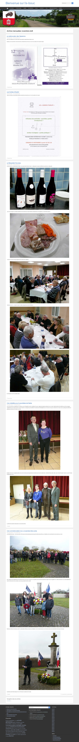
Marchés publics (53, 8)
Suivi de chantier (40, 718)
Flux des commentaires (57, 738)
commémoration (69, 694)
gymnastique (15, 728)
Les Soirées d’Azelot (13, 92)
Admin (60, 8)
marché (21, 730)
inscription (23, 728)
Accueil (12, 8)
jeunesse (7, 730)
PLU (46, 8)
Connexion (55, 735)
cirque (21, 723)
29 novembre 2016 (17, 37)
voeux (19, 734)
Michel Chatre (10, 37)
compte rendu (21, 725)
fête (12, 728)
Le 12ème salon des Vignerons (16, 36)
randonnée (20, 731)
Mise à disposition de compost (12, 714)
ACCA (36, 8)
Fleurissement (9, 728)
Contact (42, 8)
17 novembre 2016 (17, 404)
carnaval (17, 723)
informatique (20, 728)
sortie (11, 734)
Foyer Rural (18, 8)
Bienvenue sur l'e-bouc (20, 3)
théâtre (14, 734)
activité (19, 720)
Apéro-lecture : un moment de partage (13, 710)
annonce (9, 722)
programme (13, 731)
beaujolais (14, 723)
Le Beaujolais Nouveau (14, 163)
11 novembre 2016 (17, 532)
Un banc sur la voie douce (40, 716)
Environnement (19, 727)
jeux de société (15, 730)
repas (24, 731)
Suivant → (9, 700)
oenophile (8, 731)
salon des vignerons (10, 732)
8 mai (7, 720)
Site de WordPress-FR (56, 739)
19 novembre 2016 (17, 164)
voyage (21, 734)
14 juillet (15, 720)
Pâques (16, 731)
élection (11, 736)
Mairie (25, 8)
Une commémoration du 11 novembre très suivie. (22, 531)
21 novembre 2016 (17, 93)
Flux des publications (56, 737)
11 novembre (64, 694)
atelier (10, 723)
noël (6, 731)
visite (16, 734)
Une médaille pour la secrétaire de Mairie (19, 403)
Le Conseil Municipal (40, 714)
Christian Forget (10, 404)
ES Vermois (30, 8)
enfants (12, 727)
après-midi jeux (16, 722)
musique (25, 730)
